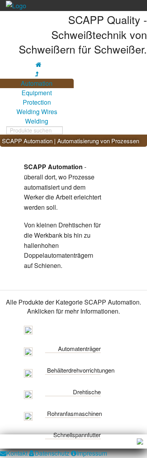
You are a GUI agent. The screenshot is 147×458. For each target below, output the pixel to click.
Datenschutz (51, 453)
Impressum (91, 453)
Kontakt (16, 453)
